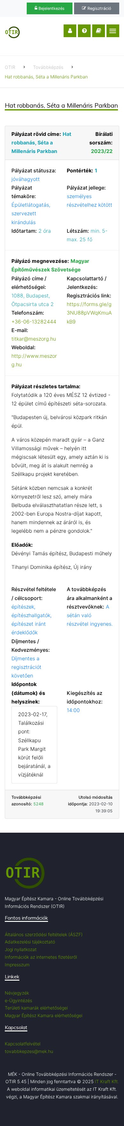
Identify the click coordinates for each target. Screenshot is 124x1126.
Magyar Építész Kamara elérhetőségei (43, 1015)
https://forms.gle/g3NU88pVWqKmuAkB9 (89, 312)
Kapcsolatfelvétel (22, 1043)
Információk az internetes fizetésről (41, 957)
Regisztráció (98, 8)
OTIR (10, 67)
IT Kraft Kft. (107, 1081)
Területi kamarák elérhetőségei (36, 1007)
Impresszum (17, 964)
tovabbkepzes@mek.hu (29, 1051)
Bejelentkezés (51, 8)
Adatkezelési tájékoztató (30, 941)
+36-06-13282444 (33, 321)
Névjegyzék (17, 993)
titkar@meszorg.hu (33, 339)
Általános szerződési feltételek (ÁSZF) (44, 934)
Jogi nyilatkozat (21, 949)
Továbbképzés (48, 67)
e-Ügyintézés (18, 1000)
